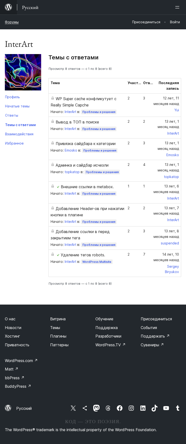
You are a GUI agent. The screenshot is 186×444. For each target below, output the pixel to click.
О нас (10, 318)
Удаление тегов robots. (83, 254)
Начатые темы (17, 106)
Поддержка (106, 327)
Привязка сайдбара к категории (86, 143)
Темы (55, 327)
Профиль (12, 97)
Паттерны (59, 344)
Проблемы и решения (98, 112)
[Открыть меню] (178, 7)
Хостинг (12, 336)
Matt (11, 369)
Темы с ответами (20, 125)
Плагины (58, 336)
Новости (13, 327)
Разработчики (108, 336)
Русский (24, 408)
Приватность (17, 344)
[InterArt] (23, 73)
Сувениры (152, 344)
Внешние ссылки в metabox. (87, 186)
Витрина (58, 318)
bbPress (14, 377)
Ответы (11, 115)
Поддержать (155, 336)
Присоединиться (156, 318)
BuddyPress (18, 386)
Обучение (104, 318)
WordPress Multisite (96, 262)
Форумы (12, 22)
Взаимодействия (19, 134)
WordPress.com (21, 360)
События (149, 327)
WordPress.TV (110, 344)
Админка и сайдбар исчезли (82, 165)
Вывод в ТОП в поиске (77, 122)
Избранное (14, 143)
